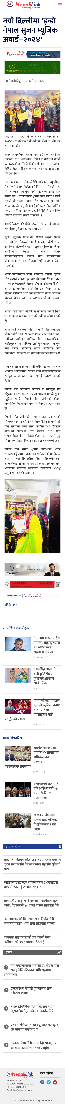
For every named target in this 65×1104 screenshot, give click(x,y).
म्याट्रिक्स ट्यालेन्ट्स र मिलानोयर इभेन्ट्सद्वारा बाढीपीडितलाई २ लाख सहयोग (31, 885)
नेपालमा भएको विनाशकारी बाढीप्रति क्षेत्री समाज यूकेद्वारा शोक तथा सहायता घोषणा (29, 921)
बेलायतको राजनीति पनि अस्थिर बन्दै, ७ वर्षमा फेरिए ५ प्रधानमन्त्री (46, 791)
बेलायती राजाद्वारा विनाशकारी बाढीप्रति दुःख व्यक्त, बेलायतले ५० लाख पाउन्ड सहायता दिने (31, 903)
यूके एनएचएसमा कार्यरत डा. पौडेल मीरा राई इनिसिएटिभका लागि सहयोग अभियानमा (31, 970)
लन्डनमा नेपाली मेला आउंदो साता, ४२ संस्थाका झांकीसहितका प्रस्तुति (33, 1045)
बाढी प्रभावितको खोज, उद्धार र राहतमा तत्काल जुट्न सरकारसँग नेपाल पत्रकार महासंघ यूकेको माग (32, 864)
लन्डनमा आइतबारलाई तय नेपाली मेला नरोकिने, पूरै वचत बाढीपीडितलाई (27, 940)
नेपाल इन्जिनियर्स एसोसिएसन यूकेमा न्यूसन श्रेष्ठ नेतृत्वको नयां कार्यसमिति (33, 1009)
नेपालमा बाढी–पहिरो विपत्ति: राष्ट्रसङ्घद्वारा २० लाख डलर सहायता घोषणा (47, 645)
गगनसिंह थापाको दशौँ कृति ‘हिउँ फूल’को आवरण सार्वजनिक (44, 676)
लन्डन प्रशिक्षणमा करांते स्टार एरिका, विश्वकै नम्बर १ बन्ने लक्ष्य (45, 822)
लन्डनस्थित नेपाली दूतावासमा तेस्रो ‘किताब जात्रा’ (31, 991)
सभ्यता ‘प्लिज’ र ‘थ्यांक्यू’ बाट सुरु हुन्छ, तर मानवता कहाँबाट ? (35, 1027)
